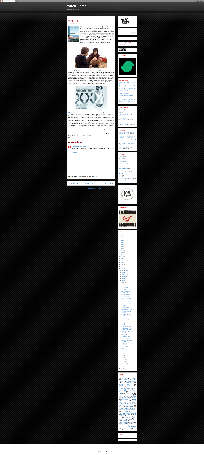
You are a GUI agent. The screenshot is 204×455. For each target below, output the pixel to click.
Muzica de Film (131, 403)
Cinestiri (121, 158)
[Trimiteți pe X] (87, 135)
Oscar (132, 405)
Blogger (110, 451)
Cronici (84, 12)
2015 (122, 256)
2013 (122, 260)
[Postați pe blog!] (85, 135)
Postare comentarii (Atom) (94, 188)
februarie (124, 364)
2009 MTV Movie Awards (125, 349)
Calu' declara (124, 352)
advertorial (129, 416)
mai (123, 357)
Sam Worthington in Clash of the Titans (126, 329)
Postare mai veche (108, 183)
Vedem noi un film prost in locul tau (127, 413)
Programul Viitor (123, 408)
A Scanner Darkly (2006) (125, 304)
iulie (123, 280)
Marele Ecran (76, 6)
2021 (122, 244)
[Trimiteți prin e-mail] (84, 135)
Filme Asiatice (122, 391)
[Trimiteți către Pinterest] (90, 135)
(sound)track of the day (124, 377)
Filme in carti (129, 393)
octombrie (124, 274)
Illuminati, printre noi (126, 326)
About (76, 12)
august (123, 278)
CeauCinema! (122, 156)
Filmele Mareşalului (125, 395)
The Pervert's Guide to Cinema (126, 178)
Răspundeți (74, 152)
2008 (122, 368)
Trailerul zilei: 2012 (125, 296)
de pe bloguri (133, 420)
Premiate (83, 137)
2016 (122, 254)
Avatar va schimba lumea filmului (125, 292)
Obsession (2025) (123, 124)
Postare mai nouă (73, 183)
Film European (76, 137)
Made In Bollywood (127, 402)
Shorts (120, 176)
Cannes (125, 379)
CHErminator (124, 317)
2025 (122, 236)
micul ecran (122, 423)
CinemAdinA (127, 382)
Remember (133, 408)
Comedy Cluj (130, 385)
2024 (122, 238)
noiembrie (124, 272)
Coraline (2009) (124, 346)
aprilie (123, 359)
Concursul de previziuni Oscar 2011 (127, 99)
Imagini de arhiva (125, 399)
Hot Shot (134, 397)
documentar (124, 422)
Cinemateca (121, 385)
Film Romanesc (122, 163)
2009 (122, 268)
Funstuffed (133, 396)
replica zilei (122, 426)
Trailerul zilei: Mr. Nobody (125, 332)
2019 (122, 248)
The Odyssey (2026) (123, 90)
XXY (81, 27)
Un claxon (123, 302)
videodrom (121, 180)
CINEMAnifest (100, 12)
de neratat (124, 420)
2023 (122, 240)
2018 (122, 250)
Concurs (121, 387)
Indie (134, 399)
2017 (122, 252)
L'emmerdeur (75, 146)
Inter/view (121, 166)
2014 (122, 258)
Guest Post (125, 397)
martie (123, 361)
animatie (128, 418)
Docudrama (130, 388)
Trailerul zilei (126, 411)
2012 (122, 262)
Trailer (105, 130)
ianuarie (124, 366)
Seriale (120, 173)
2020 (122, 246)
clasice (129, 419)
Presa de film (129, 406)
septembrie (124, 276)
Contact (91, 12)
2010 (122, 266)
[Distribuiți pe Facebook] (88, 135)
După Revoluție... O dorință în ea (126, 101)
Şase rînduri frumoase (126, 284)
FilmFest (127, 390)
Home (69, 12)
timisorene (132, 427)
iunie (123, 282)
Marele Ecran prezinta (124, 171)
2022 (122, 242)
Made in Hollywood (123, 168)
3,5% (115, 12)
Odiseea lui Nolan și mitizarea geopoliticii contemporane (126, 96)
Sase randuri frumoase (129, 409)
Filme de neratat (125, 294)
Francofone (122, 396)
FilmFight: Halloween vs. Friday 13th (126, 335)
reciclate (132, 425)
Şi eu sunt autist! (125, 307)
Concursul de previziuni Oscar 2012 (127, 88)
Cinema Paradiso (125, 384)
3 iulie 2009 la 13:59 (84, 146)
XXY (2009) (124, 289)
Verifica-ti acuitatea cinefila (125, 93)
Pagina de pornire (90, 183)
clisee (134, 419)
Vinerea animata (125, 414)
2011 (122, 264)
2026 (122, 234)
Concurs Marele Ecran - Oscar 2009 (127, 85)
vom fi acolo (126, 428)
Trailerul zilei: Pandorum (124, 344)
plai (130, 423)
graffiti (132, 422)
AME (109, 12)
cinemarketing (122, 419)
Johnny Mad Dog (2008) (126, 309)
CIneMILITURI (132, 378)
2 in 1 (134, 377)
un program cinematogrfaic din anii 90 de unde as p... (127, 133)
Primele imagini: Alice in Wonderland (126, 299)
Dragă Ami (121, 122)
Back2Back (124, 378)
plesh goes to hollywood (127, 424)
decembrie (124, 270)
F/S (120, 390)
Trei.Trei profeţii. (125, 338)
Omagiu (124, 405)
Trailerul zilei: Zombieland (124, 287)
